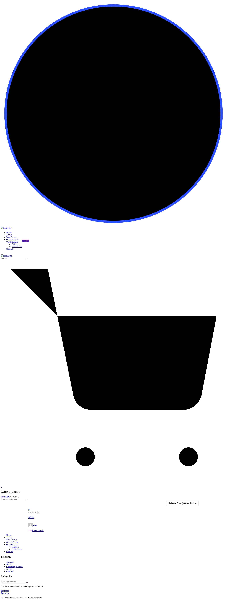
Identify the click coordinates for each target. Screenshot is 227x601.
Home (8, 232)
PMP (31, 517)
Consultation (17, 246)
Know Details (38, 530)
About (9, 235)
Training (15, 244)
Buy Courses (11, 237)
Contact (9, 249)
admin (35, 525)
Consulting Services (14, 566)
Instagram (5, 593)
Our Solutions (12, 242)
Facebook (5, 591)
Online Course (12, 239)
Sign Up (25, 241)
